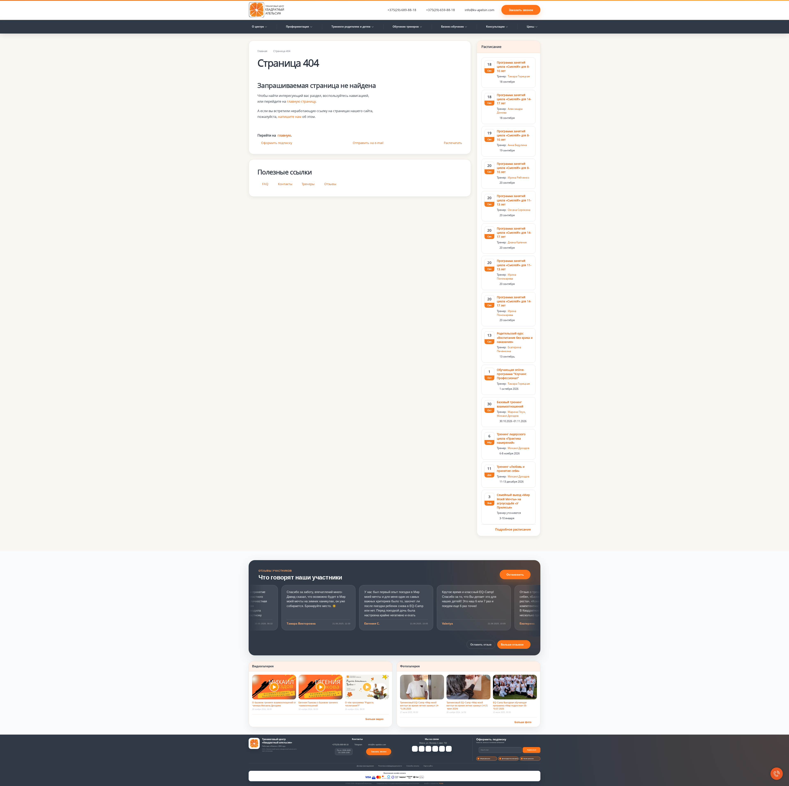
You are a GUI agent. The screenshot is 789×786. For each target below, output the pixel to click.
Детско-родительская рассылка (510, 758)
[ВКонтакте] (421, 749)
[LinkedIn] (435, 749)
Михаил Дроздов (507, 416)
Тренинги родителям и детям (350, 26)
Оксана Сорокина (519, 210)
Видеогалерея (263, 666)
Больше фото (522, 722)
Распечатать (453, 143)
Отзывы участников (275, 570)
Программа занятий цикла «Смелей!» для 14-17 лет (514, 99)
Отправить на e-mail (368, 143)
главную (284, 135)
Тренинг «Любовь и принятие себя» (511, 469)
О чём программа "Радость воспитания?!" (359, 704)
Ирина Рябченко (518, 177)
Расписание (491, 46)
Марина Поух (516, 412)
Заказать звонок (521, 10)
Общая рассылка (485, 758)
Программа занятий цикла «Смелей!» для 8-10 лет (513, 66)
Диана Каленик (517, 242)
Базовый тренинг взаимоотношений (510, 404)
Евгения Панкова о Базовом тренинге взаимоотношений (318, 704)
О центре (258, 26)
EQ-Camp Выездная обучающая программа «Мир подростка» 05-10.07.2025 (510, 705)
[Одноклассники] (428, 749)
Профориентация (297, 26)
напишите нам (289, 116)
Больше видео (374, 719)
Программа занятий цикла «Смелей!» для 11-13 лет (514, 200)
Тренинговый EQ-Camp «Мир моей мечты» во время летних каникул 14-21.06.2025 (419, 705)
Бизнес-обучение (452, 26)
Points (441, 783)
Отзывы (330, 184)
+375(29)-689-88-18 (402, 10)
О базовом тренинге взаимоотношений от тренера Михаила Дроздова (274, 704)
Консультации (495, 26)
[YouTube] (449, 749)
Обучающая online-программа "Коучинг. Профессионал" (512, 374)
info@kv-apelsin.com (479, 10)
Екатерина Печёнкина (509, 349)
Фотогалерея (410, 666)
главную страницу (301, 101)
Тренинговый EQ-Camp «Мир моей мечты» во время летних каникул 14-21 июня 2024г (467, 705)
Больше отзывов (512, 644)
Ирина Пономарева (506, 276)
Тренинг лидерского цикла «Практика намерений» (511, 438)
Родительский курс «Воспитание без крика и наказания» (515, 337)
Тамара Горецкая (519, 76)
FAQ (265, 184)
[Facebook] (415, 749)
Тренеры (308, 184)
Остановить (515, 574)
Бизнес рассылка (529, 758)
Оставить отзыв (480, 644)
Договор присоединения (365, 766)
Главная (262, 51)
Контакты (285, 184)
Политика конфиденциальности (390, 766)
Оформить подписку (276, 143)
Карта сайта (428, 766)
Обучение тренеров (406, 26)
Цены (530, 26)
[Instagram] (442, 749)
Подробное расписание (513, 529)
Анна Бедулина (517, 145)
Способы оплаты (412, 766)
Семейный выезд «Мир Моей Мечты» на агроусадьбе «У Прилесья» (513, 501)
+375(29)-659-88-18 (440, 10)
